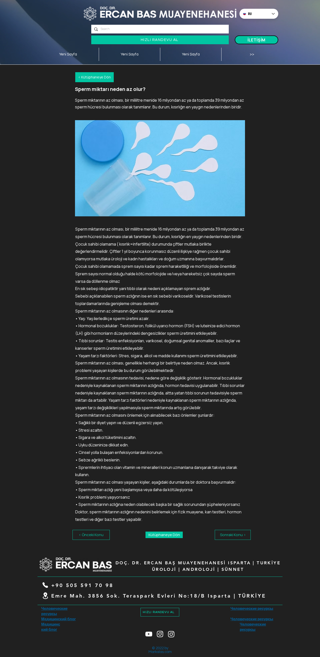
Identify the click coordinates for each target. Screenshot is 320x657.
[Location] (45, 596)
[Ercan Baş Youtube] (148, 634)
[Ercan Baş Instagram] (160, 634)
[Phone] (45, 585)
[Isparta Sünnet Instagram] (171, 634)
